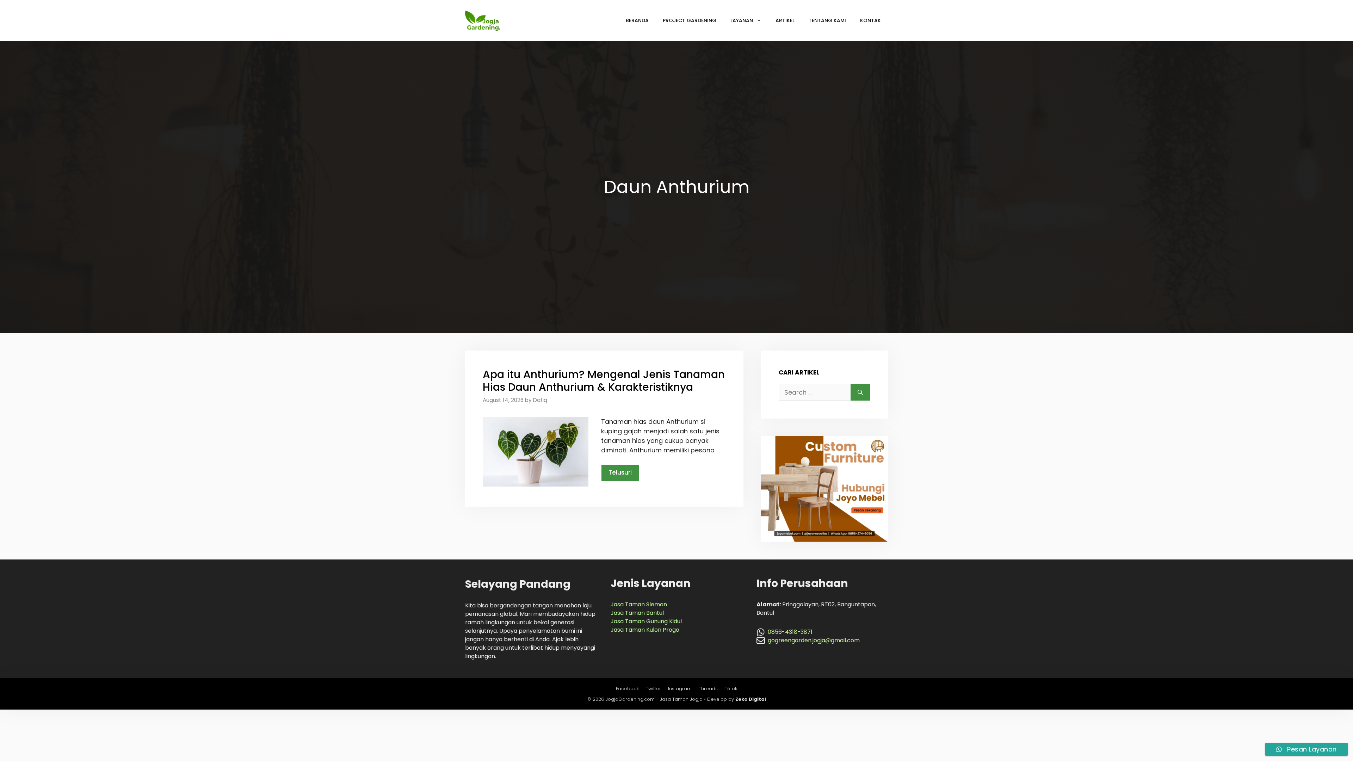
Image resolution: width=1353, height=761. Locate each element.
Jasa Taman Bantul (637, 613)
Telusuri (620, 472)
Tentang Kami (827, 20)
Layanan (741, 20)
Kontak (870, 20)
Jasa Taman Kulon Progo (645, 630)
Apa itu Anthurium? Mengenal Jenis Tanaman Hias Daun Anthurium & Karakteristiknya (604, 381)
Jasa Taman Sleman (639, 604)
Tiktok (731, 688)
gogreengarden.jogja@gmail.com (814, 640)
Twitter (653, 688)
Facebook (627, 688)
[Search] (860, 392)
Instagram (680, 688)
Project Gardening (689, 20)
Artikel (785, 20)
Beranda (637, 20)
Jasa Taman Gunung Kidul (646, 621)
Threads (708, 688)
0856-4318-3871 (790, 632)
